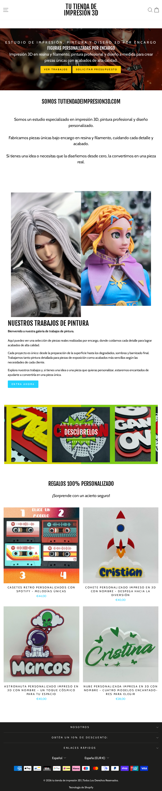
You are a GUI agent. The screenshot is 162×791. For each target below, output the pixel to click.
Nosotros (79, 727)
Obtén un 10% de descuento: (80, 737)
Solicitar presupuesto (96, 69)
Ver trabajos (56, 69)
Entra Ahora (23, 384)
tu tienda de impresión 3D (81, 10)
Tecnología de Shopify (81, 787)
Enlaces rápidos (80, 747)
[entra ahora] (81, 434)
